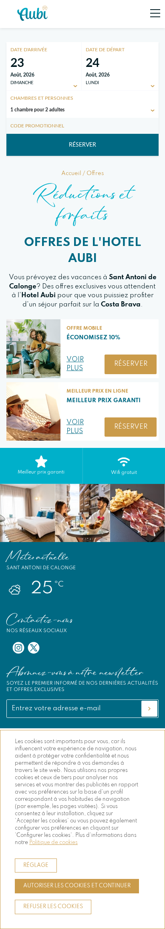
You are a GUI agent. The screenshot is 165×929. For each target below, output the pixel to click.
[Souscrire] (149, 709)
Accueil (71, 173)
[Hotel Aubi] (32, 19)
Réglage (35, 865)
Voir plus (75, 364)
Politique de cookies (53, 842)
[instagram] (18, 648)
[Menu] (151, 13)
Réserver (82, 145)
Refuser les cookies (53, 906)
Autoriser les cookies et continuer (77, 886)
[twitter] (34, 648)
